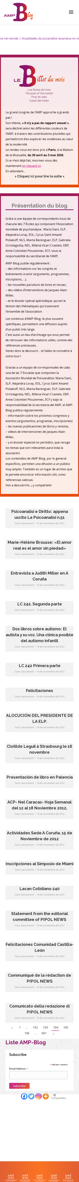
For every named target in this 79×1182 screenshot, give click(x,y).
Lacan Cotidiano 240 (39, 888)
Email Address (18, 1068)
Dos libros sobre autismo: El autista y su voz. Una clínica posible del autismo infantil (39, 634)
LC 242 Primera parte (39, 665)
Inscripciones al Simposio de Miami (39, 863)
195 (65, 1027)
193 (45, 1027)
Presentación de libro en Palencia (39, 777)
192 (35, 1027)
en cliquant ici (31, 166)
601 (44, 1033)
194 (55, 1027)
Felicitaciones (39, 690)
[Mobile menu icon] (71, 12)
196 (26, 1033)
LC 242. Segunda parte (39, 604)
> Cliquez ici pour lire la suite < (39, 176)
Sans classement (24, 523)
